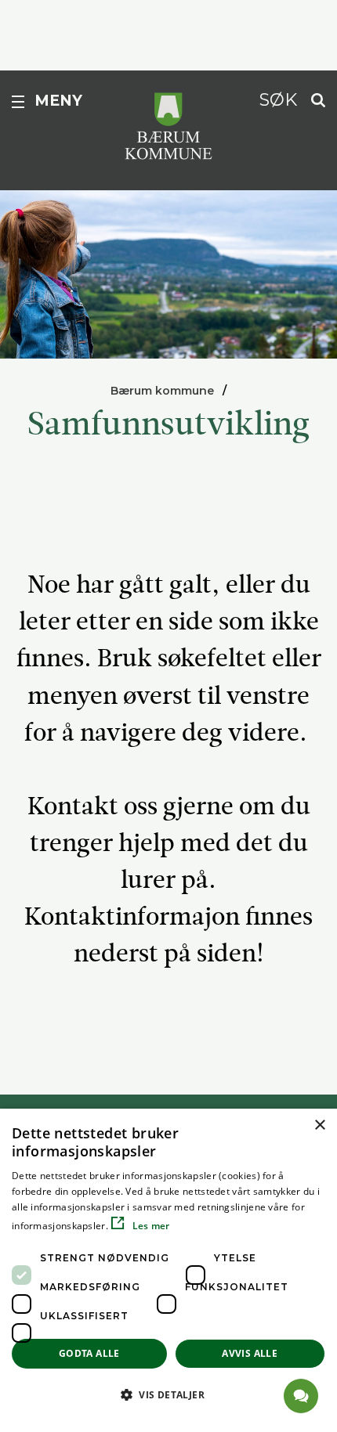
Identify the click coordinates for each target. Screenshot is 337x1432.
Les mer (149, 1225)
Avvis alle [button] (249, 1353)
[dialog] (168, 1270)
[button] (168, 1394)
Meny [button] (58, 101)
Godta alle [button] (89, 1353)
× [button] (319, 1125)
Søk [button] (278, 99)
